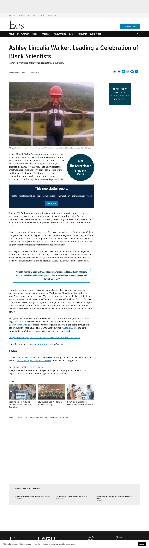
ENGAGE (90, 540)
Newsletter (82, 34)
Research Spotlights (20, 494)
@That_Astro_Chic (18, 325)
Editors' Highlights (60, 494)
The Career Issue (63, 417)
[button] (51, 196)
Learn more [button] (70, 544)
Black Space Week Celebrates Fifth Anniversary (50, 403)
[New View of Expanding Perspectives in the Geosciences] (80, 392)
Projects (45, 34)
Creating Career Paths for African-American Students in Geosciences (21, 404)
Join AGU (42, 15)
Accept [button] (141, 544)
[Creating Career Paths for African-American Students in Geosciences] (22, 392)
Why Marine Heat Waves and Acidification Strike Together (32, 496)
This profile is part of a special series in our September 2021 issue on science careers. (44, 337)
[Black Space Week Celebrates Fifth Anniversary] (51, 392)
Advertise (119, 537)
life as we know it (34, 417)
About (11, 34)
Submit (118, 540)
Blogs (71, 34)
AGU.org (21, 15)
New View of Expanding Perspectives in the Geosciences (80, 403)
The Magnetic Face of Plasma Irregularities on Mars (71, 496)
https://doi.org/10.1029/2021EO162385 (34, 360)
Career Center (31, 15)
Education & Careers (22, 417)
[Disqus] (51, 453)
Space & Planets (53, 417)
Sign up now (51, 204)
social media (43, 417)
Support (130, 26)
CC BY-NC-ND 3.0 (35, 367)
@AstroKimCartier (42, 344)
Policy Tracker (60, 34)
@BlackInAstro (69, 328)
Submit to (95, 34)
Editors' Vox (99, 494)
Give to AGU (52, 15)
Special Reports (23, 34)
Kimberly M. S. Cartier (18, 72)
